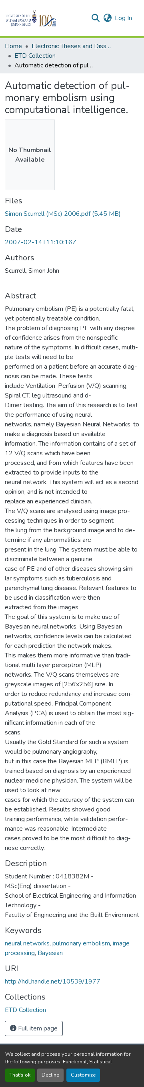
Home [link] (13, 46)
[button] (44, 18)
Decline (50, 1075)
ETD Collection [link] (35, 55)
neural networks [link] (27, 943)
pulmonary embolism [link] (81, 943)
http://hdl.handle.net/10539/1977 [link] (52, 981)
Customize (83, 1075)
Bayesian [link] (50, 953)
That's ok (20, 1075)
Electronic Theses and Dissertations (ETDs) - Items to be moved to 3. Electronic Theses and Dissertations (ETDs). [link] (72, 46)
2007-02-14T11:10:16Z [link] (40, 242)
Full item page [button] (37, 1028)
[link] (72, 214)
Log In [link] (123, 18)
